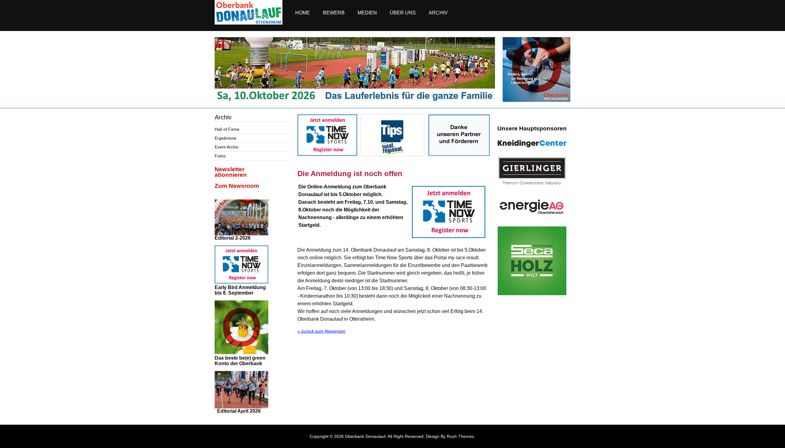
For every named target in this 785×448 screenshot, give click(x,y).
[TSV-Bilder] (392, 100)
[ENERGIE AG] (532, 206)
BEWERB (334, 12)
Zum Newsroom (237, 186)
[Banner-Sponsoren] (459, 154)
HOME (302, 12)
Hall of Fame (227, 129)
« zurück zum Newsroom (321, 331)
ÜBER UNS (403, 12)
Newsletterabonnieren (231, 172)
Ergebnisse (225, 138)
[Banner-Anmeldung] (327, 154)
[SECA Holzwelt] (532, 260)
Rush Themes (460, 436)
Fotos (220, 155)
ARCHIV (438, 12)
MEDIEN (367, 12)
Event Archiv (227, 147)
